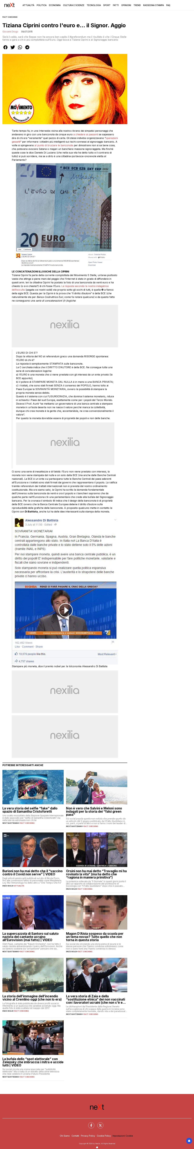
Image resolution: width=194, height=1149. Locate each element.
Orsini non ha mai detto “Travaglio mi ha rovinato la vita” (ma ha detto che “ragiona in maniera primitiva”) (96, 874)
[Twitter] (98, 1123)
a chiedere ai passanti (85, 134)
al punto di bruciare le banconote (54, 145)
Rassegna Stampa (153, 5)
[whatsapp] (20, 49)
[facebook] (5, 49)
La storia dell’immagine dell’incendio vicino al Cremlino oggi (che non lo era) (32, 998)
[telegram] (27, 49)
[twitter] (13, 49)
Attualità (28, 5)
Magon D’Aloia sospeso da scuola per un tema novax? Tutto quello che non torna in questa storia (95, 937)
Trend (137, 5)
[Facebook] (89, 1123)
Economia (55, 5)
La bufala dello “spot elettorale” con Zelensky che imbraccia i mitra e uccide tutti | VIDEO (33, 1062)
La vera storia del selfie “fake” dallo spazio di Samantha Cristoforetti (29, 810)
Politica (42, 5)
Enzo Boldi (7, 886)
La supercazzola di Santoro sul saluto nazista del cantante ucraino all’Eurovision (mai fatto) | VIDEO (30, 937)
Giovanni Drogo (10, 31)
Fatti (116, 5)
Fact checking (9, 17)
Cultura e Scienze (73, 5)
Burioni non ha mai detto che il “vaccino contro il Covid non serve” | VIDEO (32, 872)
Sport (106, 5)
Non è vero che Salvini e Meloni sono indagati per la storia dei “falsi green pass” (94, 811)
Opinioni (126, 5)
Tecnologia (94, 5)
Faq (168, 5)
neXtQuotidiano (10, 823)
